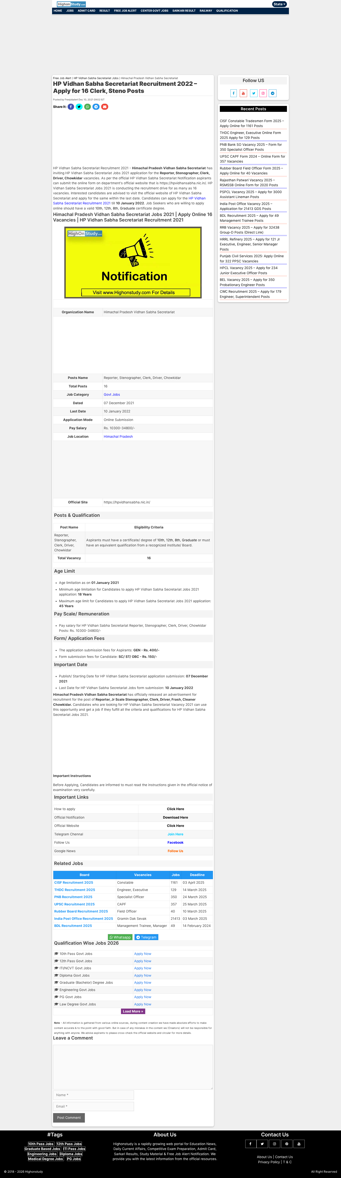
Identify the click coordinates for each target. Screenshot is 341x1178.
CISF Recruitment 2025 (73, 882)
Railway (206, 10)
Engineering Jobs (42, 1154)
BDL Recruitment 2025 (73, 926)
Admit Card (86, 10)
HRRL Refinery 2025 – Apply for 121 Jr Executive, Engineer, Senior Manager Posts (250, 244)
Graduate (127, 208)
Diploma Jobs (71, 1154)
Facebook (176, 842)
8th (115, 208)
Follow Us (175, 851)
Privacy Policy (269, 1162)
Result (104, 10)
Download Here (175, 817)
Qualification (227, 10)
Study (71, 4)
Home (58, 10)
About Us (264, 1157)
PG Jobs (74, 1159)
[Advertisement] (170, 43)
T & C (287, 1162)
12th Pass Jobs (69, 1144)
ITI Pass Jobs (74, 1149)
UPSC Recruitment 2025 (74, 904)
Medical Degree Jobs (46, 1159)
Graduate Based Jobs (43, 1149)
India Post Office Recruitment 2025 (83, 919)
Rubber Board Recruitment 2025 (81, 911)
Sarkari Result (184, 10)
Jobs (70, 10)
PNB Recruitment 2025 (73, 897)
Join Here (175, 834)
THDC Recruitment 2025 (74, 890)
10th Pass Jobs (41, 1144)
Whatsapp (122, 937)
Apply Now (142, 954)
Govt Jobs (112, 394)
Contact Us (284, 1157)
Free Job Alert (125, 10)
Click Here (175, 809)
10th (98, 208)
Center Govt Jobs (154, 10)
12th (107, 208)
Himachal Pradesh (118, 436)
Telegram (148, 937)
